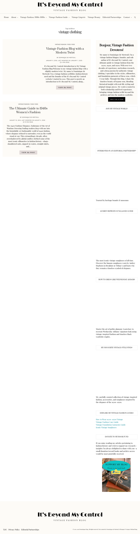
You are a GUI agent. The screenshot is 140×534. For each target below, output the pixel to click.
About (13, 17)
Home (6, 17)
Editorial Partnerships (112, 17)
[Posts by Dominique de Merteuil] (54, 57)
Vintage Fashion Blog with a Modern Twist (65, 51)
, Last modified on (64, 60)
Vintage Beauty (94, 17)
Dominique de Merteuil (67, 57)
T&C (5, 529)
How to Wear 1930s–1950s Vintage (109, 419)
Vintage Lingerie (79, 17)
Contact (127, 17)
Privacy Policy (14, 529)
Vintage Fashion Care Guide (107, 422)
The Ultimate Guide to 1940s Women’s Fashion (28, 110)
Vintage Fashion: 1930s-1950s (32, 17)
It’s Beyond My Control (70, 4)
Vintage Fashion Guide (58, 17)
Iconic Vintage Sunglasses (106, 427)
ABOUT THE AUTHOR (116, 99)
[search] (135, 17)
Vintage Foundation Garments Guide (111, 424)
